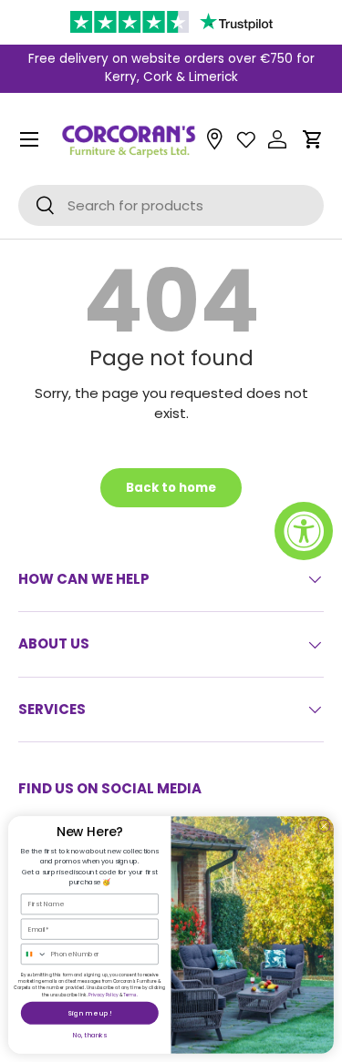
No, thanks (90, 1035)
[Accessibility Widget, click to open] (304, 531)
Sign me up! (89, 1013)
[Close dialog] (323, 826)
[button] (313, 139)
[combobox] (34, 955)
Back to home (171, 487)
